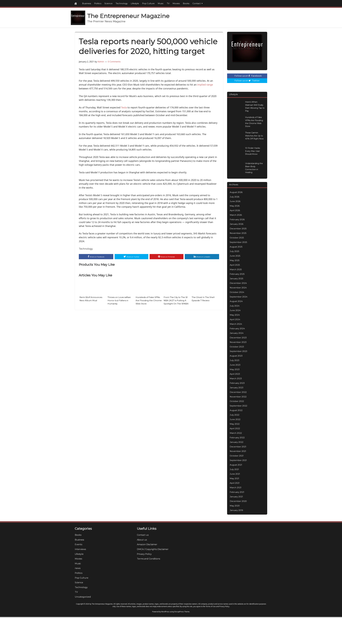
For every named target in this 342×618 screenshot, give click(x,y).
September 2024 (238, 296)
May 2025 (235, 260)
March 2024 (236, 324)
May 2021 (234, 478)
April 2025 (235, 265)
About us (142, 539)
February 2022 (237, 437)
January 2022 (236, 442)
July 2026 (234, 196)
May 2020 (235, 505)
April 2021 (235, 483)
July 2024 (234, 306)
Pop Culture (148, 3)
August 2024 (236, 301)
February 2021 (237, 492)
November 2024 (238, 287)
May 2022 (235, 424)
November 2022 (238, 396)
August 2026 (236, 192)
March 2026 (236, 215)
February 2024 (237, 328)
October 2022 (237, 401)
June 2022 (235, 419)
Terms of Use (211, 606)
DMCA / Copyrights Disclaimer (152, 549)
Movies (176, 3)
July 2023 (234, 360)
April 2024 (235, 319)
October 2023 (237, 346)
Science (108, 3)
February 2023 (237, 383)
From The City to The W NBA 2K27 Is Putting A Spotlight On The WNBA (176, 300)
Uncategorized (83, 597)
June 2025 (235, 256)
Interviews (80, 549)
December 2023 (238, 337)
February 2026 (237, 219)
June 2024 (235, 310)
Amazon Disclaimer (147, 544)
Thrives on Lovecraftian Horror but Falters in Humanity (119, 300)
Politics (97, 3)
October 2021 (237, 455)
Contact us (143, 535)
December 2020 (238, 501)
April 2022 (235, 428)
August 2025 (236, 246)
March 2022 (236, 433)
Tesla (124, 107)
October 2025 (237, 237)
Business (86, 3)
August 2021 (236, 465)
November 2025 (238, 233)
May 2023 (235, 369)
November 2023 (238, 342)
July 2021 (234, 469)
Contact (197, 3)
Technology (122, 3)
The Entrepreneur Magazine (128, 15)
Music (161, 3)
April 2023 (235, 374)
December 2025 (238, 228)
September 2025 (238, 242)
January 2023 (236, 387)
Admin (101, 61)
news (77, 568)
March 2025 (236, 269)
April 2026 (235, 210)
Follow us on (248, 76)
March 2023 (236, 378)
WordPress (165, 612)
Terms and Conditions (148, 558)
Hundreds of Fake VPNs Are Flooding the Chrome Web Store (149, 300)
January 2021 (236, 496)
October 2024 (237, 292)
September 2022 (238, 405)
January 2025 (236, 278)
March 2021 (235, 487)
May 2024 (235, 315)
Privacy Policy (144, 554)
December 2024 (238, 283)
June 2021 (235, 474)
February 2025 (237, 274)
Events (78, 544)
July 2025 (234, 251)
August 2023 (236, 355)
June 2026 (235, 201)
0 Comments (114, 61)
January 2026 (236, 224)
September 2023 (238, 351)
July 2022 (234, 415)
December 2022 (238, 392)
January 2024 (236, 333)
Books (186, 3)
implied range (205, 84)
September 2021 (238, 460)
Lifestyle (135, 3)
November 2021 (238, 451)
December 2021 (238, 446)
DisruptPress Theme (181, 612)
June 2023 (235, 365)
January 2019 (236, 510)
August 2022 (236, 410)
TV (168, 3)
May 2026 (235, 206)
